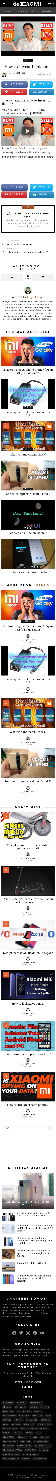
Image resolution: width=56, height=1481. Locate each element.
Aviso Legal (21, 1475)
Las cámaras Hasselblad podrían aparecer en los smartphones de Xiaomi (34, 1253)
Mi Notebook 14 (10, 1429)
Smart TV (44, 1450)
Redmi (34, 1437)
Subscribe (28, 1387)
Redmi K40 (9, 1446)
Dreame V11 (21, 1407)
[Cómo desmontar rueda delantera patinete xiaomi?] (28, 827)
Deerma (7, 1407)
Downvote (43, 277)
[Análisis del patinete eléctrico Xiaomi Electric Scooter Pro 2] (28, 881)
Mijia (6, 1424)
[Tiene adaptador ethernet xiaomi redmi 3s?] (28, 394)
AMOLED (22, 1403)
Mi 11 (49, 1416)
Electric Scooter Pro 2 (40, 1407)
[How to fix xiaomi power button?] (28, 554)
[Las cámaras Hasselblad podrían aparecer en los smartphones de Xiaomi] (8, 1254)
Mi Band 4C (32, 1420)
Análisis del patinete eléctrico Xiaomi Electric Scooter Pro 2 (28, 900)
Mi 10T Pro (38, 1416)
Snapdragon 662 (11, 1454)
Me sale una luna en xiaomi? (28, 533)
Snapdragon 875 (31, 1454)
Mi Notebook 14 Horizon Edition (35, 1429)
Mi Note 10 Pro (45, 1424)
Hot (34, 11)
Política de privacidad (39, 1475)
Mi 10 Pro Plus (10, 1416)
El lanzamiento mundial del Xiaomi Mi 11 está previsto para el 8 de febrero (34, 1241)
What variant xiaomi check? (28, 454)
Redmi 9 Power (10, 1441)
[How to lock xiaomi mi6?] (28, 985)
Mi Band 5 (46, 1420)
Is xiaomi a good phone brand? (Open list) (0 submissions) (28, 371)
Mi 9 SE (39, 1411)
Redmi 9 (45, 1437)
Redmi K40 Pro (25, 1446)
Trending (45, 11)
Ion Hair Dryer (25, 1411)
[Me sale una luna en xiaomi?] (28, 515)
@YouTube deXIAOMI (28, 1381)
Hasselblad (9, 1411)
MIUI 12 (7, 1433)
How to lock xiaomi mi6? (28, 1003)
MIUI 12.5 (18, 1433)
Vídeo (35, 365)
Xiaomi (27, 1459)
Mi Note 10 (29, 1424)
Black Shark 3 (36, 1403)
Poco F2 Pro (9, 1437)
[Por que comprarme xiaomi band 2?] (28, 475)
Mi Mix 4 (16, 1424)
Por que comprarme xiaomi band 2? (28, 493)
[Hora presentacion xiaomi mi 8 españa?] (28, 935)
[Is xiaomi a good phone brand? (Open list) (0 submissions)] (28, 351)
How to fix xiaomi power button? (28, 572)
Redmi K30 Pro (41, 1441)
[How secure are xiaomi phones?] (28, 1086)
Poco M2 (23, 1437)
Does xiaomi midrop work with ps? (28, 1054)
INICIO (10, 1475)
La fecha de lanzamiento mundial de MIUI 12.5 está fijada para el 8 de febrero (35, 1228)
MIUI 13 (30, 1433)
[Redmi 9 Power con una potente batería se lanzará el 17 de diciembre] (8, 1279)
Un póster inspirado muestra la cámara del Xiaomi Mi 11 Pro (33, 1214)
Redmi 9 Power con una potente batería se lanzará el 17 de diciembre (34, 1278)
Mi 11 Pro (19, 1420)
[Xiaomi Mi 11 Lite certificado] (8, 1267)
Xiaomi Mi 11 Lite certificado (32, 1263)
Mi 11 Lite (7, 1420)
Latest (9, 11)
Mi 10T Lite (25, 1416)
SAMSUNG (31, 1450)
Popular (22, 11)
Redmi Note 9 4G (43, 1446)
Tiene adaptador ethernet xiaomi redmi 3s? (28, 413)
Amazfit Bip (9, 1403)
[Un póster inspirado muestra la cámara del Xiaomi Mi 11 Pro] (8, 1216)
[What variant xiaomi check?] (28, 436)
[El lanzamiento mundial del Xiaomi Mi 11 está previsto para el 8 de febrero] (8, 1242)
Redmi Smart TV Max (13, 1450)
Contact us (37, 1477)
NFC (39, 1433)
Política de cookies (22, 1477)
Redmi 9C (26, 1441)
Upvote (12, 277)
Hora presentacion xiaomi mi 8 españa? (28, 953)
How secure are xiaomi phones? (28, 1104)
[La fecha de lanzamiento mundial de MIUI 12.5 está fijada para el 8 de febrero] (8, 1229)
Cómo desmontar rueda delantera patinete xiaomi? (28, 846)
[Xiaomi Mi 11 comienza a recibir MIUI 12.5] (28, 1191)
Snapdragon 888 (11, 1459)
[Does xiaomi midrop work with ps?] (28, 1036)
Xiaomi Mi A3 (40, 1459)
